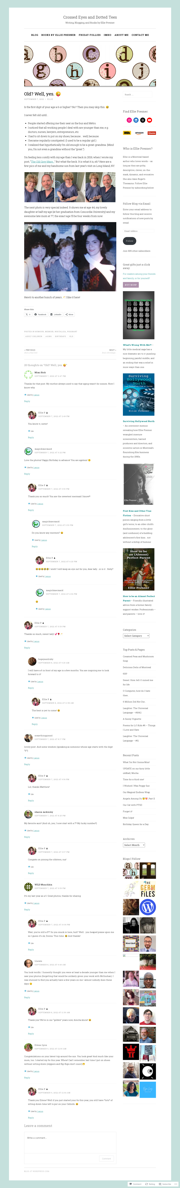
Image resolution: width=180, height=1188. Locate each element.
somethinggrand (43, 735)
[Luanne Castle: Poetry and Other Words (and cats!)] (148, 999)
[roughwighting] (131, 890)
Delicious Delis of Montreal (137, 667)
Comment (106, 1158)
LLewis (38, 961)
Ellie (50, 99)
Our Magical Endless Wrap (136, 792)
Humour (39, 331)
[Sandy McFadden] (131, 1071)
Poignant (72, 331)
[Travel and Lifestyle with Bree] (148, 963)
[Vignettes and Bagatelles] (131, 926)
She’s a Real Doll (30, 351)
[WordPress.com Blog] (148, 908)
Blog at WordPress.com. (37, 1171)
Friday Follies (90, 34)
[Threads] (142, 120)
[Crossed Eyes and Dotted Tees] (131, 871)
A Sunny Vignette (132, 718)
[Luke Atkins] (148, 1017)
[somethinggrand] (148, 871)
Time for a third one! (133, 779)
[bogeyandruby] (131, 908)
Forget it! (127, 811)
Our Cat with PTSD (132, 804)
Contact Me (140, 34)
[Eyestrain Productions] (148, 1072)
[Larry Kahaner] (148, 1036)
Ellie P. (41, 412)
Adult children (33, 336)
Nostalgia (60, 331)
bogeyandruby (45, 659)
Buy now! (131, 284)
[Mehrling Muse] (131, 1016)
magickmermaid (43, 448)
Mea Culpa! (128, 817)
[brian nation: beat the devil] (148, 926)
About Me (121, 34)
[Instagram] (129, 120)
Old (71, 336)
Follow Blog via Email (136, 203)
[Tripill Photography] (131, 1053)
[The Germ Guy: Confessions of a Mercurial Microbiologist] (148, 890)
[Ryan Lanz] (148, 1090)
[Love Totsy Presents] (131, 998)
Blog (34, 34)
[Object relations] (131, 1034)
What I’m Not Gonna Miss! (136, 762)
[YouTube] (149, 120)
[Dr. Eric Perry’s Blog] (148, 944)
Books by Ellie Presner (58, 34)
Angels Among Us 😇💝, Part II (139, 798)
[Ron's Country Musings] (131, 979)
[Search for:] (137, 94)
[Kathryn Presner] (131, 1089)
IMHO (107, 34)
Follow (129, 240)
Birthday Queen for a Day (136, 824)
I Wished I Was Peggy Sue (136, 785)
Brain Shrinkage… (109, 351)
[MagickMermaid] (131, 962)
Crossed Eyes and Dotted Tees (90, 17)
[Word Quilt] (131, 944)
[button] (39, 187)
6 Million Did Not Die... (134, 701)
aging (48, 336)
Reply (27, 401)
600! (125, 673)
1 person (36, 395)
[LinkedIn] (136, 120)
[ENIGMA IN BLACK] (148, 981)
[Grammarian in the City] (148, 1054)
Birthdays (60, 336)
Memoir (49, 331)
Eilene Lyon (41, 1045)
